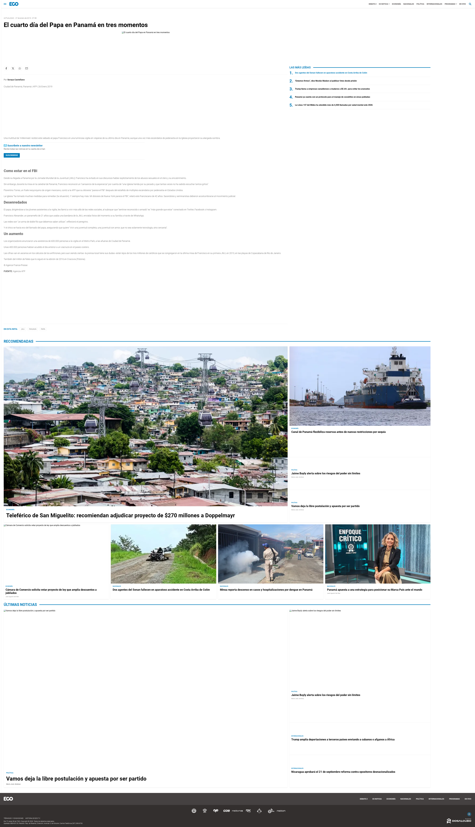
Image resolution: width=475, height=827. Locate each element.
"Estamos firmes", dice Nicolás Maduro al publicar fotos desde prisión (326, 81)
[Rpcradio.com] (248, 813)
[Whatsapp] (20, 68)
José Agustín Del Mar (12, 596)
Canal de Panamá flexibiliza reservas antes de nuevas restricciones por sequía (338, 431)
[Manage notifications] (469, 814)
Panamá (32, 329)
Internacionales (434, 4)
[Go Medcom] (237, 813)
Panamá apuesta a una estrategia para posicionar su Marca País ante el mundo (374, 589)
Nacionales (408, 4)
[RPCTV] (204, 813)
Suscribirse (12, 155)
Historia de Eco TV (32, 818)
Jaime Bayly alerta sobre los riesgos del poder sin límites (325, 473)
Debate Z (372, 4)
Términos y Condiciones (13, 818)
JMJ (22, 329)
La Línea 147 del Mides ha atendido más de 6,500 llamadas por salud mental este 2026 (334, 105)
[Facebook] (6, 68)
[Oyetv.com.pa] (215, 813)
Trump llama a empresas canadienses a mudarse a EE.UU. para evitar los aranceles (332, 89)
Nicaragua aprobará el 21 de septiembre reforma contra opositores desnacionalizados (343, 771)
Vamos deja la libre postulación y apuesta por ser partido (325, 506)
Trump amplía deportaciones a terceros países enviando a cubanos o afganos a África (343, 739)
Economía (396, 4)
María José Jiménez (297, 477)
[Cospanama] (226, 813)
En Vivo (462, 4)
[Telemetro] (194, 813)
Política (420, 4)
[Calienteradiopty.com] (259, 813)
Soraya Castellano (16, 79)
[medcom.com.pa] (281, 813)
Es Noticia (383, 4)
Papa (43, 329)
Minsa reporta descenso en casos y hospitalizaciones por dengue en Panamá (266, 589)
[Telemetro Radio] (270, 813)
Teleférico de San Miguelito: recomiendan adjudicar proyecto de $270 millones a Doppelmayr (120, 515)
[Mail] (26, 68)
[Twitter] (13, 68)
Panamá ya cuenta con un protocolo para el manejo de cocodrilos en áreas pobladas (332, 97)
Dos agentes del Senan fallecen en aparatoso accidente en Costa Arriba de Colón (331, 73)
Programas (450, 4)
